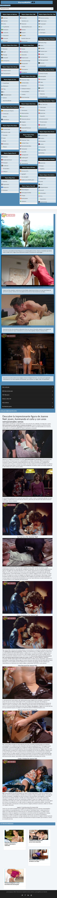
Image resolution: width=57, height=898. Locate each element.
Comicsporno (6, 60)
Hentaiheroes (24, 52)
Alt (3, 92)
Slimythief (5, 57)
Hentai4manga (43, 97)
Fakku (41, 82)
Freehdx (23, 94)
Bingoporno (6, 187)
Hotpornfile (43, 150)
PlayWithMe (6, 26)
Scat (41, 26)
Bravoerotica (24, 116)
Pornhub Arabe (6, 129)
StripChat (5, 21)
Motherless (6, 144)
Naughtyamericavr (7, 160)
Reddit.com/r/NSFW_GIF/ (27, 180)
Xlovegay (5, 41)
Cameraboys (6, 119)
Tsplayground (24, 154)
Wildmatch (5, 86)
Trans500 (23, 152)
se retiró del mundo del (32, 703)
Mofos (41, 45)
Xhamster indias (25, 80)
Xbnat (4, 141)
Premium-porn (43, 51)
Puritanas (5, 190)
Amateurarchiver (44, 119)
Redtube (23, 29)
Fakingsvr (5, 171)
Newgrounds (24, 63)
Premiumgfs (43, 66)
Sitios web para (5, 387)
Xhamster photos (25, 119)
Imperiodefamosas (26, 128)
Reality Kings (43, 42)
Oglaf (4, 52)
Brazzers (42, 63)
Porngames (24, 72)
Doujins (42, 85)
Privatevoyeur (43, 122)
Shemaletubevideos (26, 146)
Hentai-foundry (44, 73)
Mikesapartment (44, 60)
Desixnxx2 (24, 85)
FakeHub (42, 48)
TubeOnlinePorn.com (26, 26)
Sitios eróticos (5, 402)
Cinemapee (42, 32)
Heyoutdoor (43, 199)
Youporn (23, 32)
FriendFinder (6, 83)
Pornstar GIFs (24, 171)
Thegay (23, 195)
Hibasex (5, 147)
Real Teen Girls (43, 104)
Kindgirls (23, 122)
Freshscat (42, 29)
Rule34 (42, 88)
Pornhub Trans (24, 143)
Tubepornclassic (7, 70)
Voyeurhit (42, 116)
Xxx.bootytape (43, 135)
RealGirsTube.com (25, 38)
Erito (41, 196)
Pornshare (42, 147)
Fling (4, 89)
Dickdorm (23, 201)
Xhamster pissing (44, 18)
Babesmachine (25, 113)
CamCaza (5, 18)
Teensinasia (24, 110)
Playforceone (24, 57)
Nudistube (42, 110)
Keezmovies (24, 41)
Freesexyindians (25, 91)
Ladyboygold (24, 157)
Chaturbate (6, 35)
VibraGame (5, 29)
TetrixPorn (24, 18)
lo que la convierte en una (38, 425)
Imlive (4, 24)
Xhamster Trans (25, 140)
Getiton (5, 97)
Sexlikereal (5, 165)
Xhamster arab (6, 132)
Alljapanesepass (44, 187)
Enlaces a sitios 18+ (6, 398)
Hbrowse (5, 49)
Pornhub (23, 35)
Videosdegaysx (25, 189)
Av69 (41, 184)
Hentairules (43, 79)
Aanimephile (43, 76)
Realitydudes (24, 198)
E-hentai (42, 91)
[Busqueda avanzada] (52, 8)
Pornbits (42, 138)
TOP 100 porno (5, 395)
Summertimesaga (25, 60)
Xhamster (23, 24)
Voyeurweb (42, 125)
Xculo (22, 107)
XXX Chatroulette (5, 5)
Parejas (42, 166)
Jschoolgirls (43, 193)
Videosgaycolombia (26, 192)
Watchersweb (43, 127)
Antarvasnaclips (25, 97)
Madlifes (42, 169)
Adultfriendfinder (7, 100)
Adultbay (42, 153)
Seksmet (5, 181)
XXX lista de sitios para (7, 391)
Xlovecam (5, 38)
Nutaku (23, 49)
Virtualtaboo (6, 168)
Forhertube (5, 113)
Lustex (41, 144)
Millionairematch (7, 95)
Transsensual (24, 163)
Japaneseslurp (43, 202)
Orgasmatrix (6, 184)
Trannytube (24, 149)
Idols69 (42, 190)
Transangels (24, 160)
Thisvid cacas (43, 21)
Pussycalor (24, 130)
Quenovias (42, 113)
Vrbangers (5, 162)
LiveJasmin (5, 32)
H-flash (23, 66)
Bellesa (5, 116)
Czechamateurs (44, 57)
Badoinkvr (5, 157)
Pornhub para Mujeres (8, 110)
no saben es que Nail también (37, 426)
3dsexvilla (24, 55)
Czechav (42, 54)
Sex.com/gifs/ (24, 177)
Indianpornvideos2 (26, 88)
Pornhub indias (25, 83)
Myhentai (42, 94)
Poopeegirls (43, 24)
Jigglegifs (23, 174)
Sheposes (23, 125)
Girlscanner (42, 141)
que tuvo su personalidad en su (22, 461)
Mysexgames (24, 69)
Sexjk (4, 138)
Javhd (41, 181)
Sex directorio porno (7, 406)
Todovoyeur (43, 107)
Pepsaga (5, 55)
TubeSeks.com (24, 21)
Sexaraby (5, 135)
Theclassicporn (6, 73)
